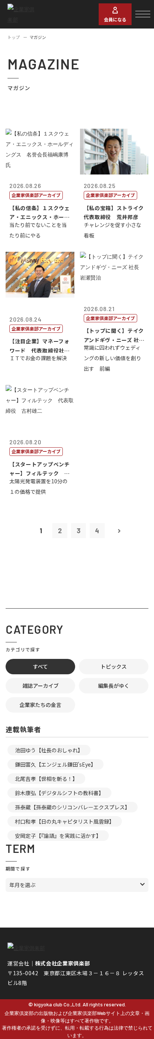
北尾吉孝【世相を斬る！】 (46, 778)
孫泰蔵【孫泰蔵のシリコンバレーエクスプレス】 (72, 807)
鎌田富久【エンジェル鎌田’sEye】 (55, 764)
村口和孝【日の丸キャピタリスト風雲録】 (64, 821)
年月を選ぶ (22, 885)
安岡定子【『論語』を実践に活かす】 (58, 835)
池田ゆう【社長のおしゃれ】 (49, 750)
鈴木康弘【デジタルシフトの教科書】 (59, 793)
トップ (13, 37)
